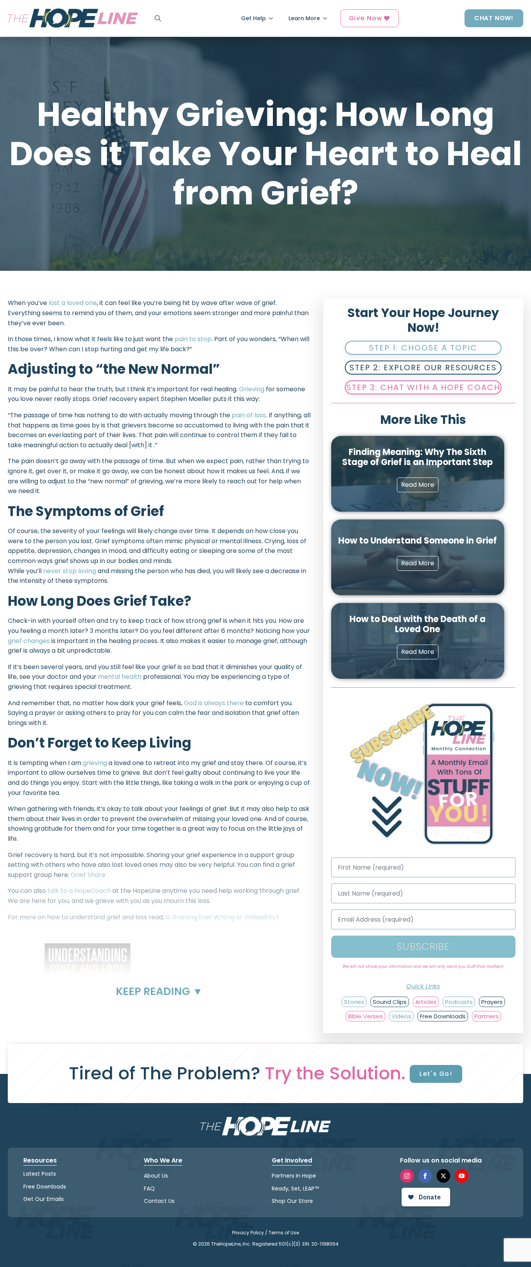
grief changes (29, 640)
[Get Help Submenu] (273, 18)
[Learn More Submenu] (327, 18)
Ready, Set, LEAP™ (295, 1188)
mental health (119, 676)
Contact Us (159, 1201)
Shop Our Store (292, 1201)
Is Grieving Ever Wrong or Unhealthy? (222, 917)
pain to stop (193, 339)
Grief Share (88, 874)
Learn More (304, 18)
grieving (95, 762)
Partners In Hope (294, 1176)
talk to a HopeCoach (79, 890)
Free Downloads (44, 1186)
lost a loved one (73, 302)
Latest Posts (39, 1174)
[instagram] (407, 1176)
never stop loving (69, 570)
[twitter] (443, 1176)
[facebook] (425, 1176)
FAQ (149, 1188)
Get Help (253, 18)
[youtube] (461, 1176)
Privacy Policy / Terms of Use (265, 1232)
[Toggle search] (158, 18)
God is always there (214, 703)
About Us (156, 1176)
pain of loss (249, 415)
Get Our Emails (43, 1199)
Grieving (251, 389)
